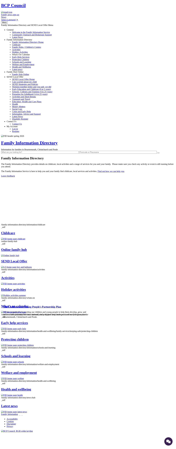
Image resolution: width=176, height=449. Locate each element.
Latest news (17, 69)
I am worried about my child (24, 82)
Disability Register (20, 119)
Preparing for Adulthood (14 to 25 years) (29, 94)
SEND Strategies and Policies (25, 84)
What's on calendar (15, 306)
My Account (13, 129)
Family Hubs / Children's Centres (26, 47)
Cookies (10, 421)
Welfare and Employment (23, 64)
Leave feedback (8, 176)
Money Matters (18, 106)
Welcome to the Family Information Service (31, 32)
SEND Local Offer (29, 98)
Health (15, 104)
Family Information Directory (25, 55)
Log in (15, 129)
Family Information (9, 414)
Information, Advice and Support (26, 114)
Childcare (16, 44)
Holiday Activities (20, 52)
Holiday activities (13, 289)
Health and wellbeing (16, 389)
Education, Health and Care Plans (26, 101)
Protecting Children (20, 59)
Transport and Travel (21, 99)
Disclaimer (11, 424)
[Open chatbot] (168, 441)
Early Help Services (20, 57)
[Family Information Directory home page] (17, 431)
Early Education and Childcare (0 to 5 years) (31, 89)
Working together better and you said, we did (31, 87)
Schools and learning (15, 356)
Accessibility (12, 419)
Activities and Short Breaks (24, 96)
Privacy (10, 426)
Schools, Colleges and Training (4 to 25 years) (32, 92)
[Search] (158, 152)
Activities (16, 49)
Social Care (17, 109)
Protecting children (15, 339)
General (29, 33)
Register (15, 131)
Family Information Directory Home (28, 42)
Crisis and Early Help (21, 111)
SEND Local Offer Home (23, 79)
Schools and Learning (21, 62)
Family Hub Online (18, 73)
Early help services (14, 323)
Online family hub (14, 249)
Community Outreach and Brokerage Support (32, 35)
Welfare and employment (19, 372)
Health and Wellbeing (21, 67)
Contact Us (14, 122)
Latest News (17, 37)
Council (13, 5)
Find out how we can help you (111, 171)
